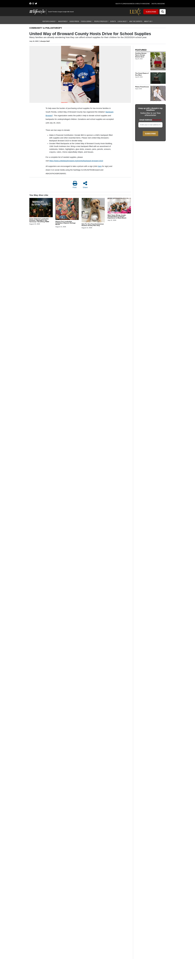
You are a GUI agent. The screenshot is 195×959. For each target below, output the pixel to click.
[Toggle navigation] (30, 11)
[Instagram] (33, 4)
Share (85, 187)
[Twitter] (36, 4)
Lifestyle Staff (45, 41)
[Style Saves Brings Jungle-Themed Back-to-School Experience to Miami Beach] (119, 206)
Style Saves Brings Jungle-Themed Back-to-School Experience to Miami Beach (117, 216)
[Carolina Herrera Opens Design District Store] (158, 61)
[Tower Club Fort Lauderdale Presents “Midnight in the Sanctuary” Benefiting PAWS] (41, 208)
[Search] (163, 11)
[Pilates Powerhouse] (158, 93)
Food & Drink (86, 21)
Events (113, 21)
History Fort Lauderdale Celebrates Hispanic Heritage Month (65, 223)
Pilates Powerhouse (142, 86)
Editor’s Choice (49, 21)
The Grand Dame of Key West (142, 74)
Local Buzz (122, 21)
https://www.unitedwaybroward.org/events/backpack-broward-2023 (76, 161)
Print (74, 187)
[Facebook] (30, 4)
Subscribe (151, 12)
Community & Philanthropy (45, 28)
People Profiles (100, 21)
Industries (62, 21)
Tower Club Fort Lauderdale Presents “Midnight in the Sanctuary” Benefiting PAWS (39, 220)
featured (141, 50)
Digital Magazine (158, 3)
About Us (147, 21)
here (100, 166)
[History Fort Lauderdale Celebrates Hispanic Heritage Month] (67, 209)
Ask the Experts (135, 21)
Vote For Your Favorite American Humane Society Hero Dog (93, 224)
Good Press (74, 21)
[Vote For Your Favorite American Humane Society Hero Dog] (93, 210)
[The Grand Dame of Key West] (158, 78)
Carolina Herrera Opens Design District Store (140, 54)
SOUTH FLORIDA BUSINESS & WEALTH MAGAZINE (132, 3)
